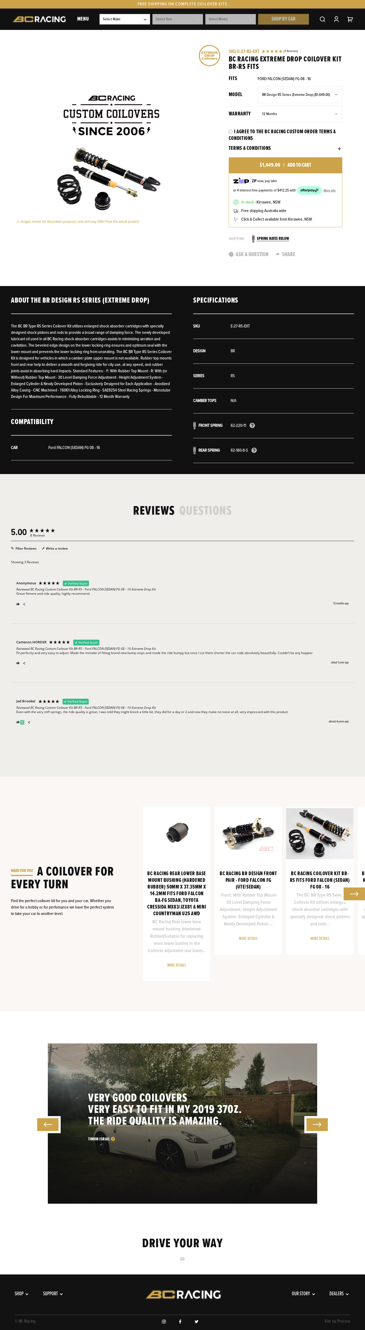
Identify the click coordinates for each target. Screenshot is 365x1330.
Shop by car (283, 19)
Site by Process (337, 1321)
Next (317, 1124)
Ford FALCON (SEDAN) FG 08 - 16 (284, 79)
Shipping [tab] (236, 239)
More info (330, 191)
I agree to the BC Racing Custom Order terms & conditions (282, 135)
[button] (280, 51)
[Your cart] (350, 19)
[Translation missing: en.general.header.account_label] (336, 19)
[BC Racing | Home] (39, 19)
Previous (154, 894)
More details (176, 965)
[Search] (322, 19)
